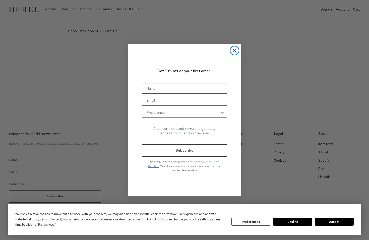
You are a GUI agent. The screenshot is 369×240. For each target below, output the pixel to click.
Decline (292, 222)
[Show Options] (222, 112)
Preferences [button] (46, 224)
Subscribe (185, 150)
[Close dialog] (234, 50)
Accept (334, 222)
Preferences (251, 222)
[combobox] (183, 112)
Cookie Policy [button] (150, 219)
